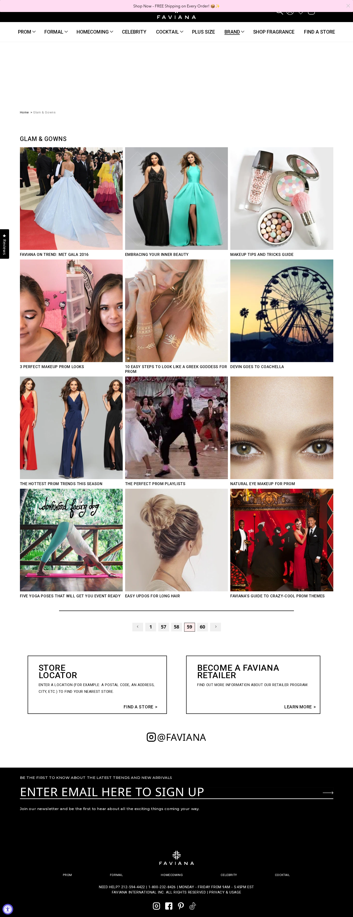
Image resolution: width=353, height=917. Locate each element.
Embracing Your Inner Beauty (157, 254)
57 (163, 626)
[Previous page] (137, 627)
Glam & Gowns (44, 112)
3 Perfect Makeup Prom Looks (52, 366)
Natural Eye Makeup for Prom (262, 484)
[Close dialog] (348, 6)
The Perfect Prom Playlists (155, 484)
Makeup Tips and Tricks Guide (262, 254)
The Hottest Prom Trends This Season (61, 484)
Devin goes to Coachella (257, 366)
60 (202, 626)
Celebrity (229, 875)
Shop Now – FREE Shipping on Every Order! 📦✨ (176, 6)
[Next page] (215, 627)
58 (176, 626)
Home (24, 112)
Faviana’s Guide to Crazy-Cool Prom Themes (277, 596)
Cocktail (167, 32)
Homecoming (93, 32)
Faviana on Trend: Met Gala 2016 (54, 254)
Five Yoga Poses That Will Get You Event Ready (70, 596)
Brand (232, 32)
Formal (53, 32)
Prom (24, 32)
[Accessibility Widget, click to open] (7, 909)
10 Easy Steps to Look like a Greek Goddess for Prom (176, 369)
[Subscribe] (328, 793)
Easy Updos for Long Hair (152, 596)
